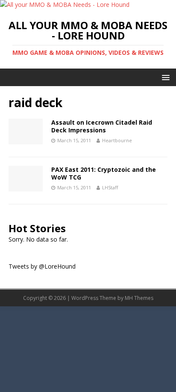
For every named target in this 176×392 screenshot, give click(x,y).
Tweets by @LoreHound (42, 266)
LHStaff (110, 187)
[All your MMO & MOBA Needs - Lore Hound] (64, 4)
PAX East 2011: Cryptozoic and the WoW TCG (103, 173)
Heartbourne (117, 140)
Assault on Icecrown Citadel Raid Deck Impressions (101, 126)
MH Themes (139, 298)
